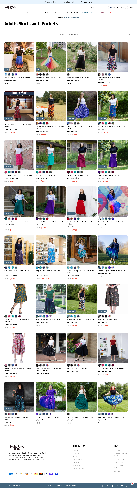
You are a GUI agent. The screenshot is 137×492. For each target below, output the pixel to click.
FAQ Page (117, 471)
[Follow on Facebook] (103, 486)
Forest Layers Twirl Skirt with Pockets (49, 319)
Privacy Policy (71, 486)
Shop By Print (57, 12)
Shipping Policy (119, 459)
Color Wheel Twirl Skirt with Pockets (111, 222)
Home (60, 17)
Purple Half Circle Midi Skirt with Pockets (50, 222)
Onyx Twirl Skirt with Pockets (77, 368)
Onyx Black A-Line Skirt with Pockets (111, 368)
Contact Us (117, 450)
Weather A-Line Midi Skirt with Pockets (81, 319)
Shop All (35, 12)
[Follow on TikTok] (127, 486)
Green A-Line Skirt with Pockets (47, 175)
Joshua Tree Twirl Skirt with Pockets (17, 78)
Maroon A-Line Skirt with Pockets (78, 175)
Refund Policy (118, 462)
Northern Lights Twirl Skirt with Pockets (112, 271)
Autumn (101, 12)
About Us (76, 453)
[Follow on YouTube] (122, 486)
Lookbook (76, 462)
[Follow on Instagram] (112, 486)
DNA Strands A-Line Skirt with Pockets (18, 175)
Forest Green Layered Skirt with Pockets (81, 417)
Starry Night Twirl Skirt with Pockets (111, 417)
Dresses (45, 12)
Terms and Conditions (54, 486)
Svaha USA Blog (78, 469)
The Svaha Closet (88, 12)
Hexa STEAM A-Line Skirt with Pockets (111, 126)
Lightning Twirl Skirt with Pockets (47, 417)
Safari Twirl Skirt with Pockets (108, 319)
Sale (110, 12)
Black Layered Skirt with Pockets (78, 78)
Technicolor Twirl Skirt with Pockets (48, 78)
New (27, 12)
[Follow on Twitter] (107, 486)
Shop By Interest (72, 12)
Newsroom (76, 465)
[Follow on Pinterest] (117, 486)
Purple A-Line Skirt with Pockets (109, 175)
